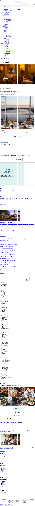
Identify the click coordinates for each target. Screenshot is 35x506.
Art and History (3, 285)
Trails (3, 336)
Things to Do (4, 26)
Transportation (7, 50)
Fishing (3, 324)
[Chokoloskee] (26, 280)
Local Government (5, 370)
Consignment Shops (5, 341)
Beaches (3, 320)
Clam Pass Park (6, 9)
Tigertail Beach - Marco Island (8, 12)
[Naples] (26, 277)
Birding (3, 321)
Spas (2, 352)
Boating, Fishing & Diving (9, 36)
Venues (3, 378)
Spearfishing (4, 333)
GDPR (7, 504)
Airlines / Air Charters (5, 356)
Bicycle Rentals (4, 358)
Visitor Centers (4, 374)
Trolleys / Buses (4, 364)
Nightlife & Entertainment (7, 19)
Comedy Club (4, 304)
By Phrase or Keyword (4, 280)
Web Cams (6, 8)
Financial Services (5, 368)
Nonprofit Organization (5, 372)
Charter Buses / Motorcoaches (6, 360)
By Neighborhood (21, 280)
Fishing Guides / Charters (6, 325)
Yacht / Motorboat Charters (6, 338)
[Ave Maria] (26, 278)
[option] (28, 2)
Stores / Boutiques (5, 343)
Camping (5, 25)
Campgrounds (4, 299)
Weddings (2, 376)
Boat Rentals (4, 322)
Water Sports (7, 35)
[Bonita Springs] (26, 279)
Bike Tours (3, 293)
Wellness (3, 353)
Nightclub (3, 308)
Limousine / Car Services (6, 361)
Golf (4, 32)
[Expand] (5, 6)
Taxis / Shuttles (4, 363)
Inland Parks (4, 327)
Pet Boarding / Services (5, 373)
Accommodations (4, 281)
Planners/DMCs (4, 379)
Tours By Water (4, 348)
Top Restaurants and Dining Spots (8, 20)
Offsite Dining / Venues (5, 316)
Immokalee (6, 48)
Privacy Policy (10, 504)
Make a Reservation (6, 14)
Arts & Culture (6, 27)
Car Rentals (4, 359)
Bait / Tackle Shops (5, 319)
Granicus (11, 505)
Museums (3, 289)
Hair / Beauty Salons (5, 351)
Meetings (3, 481)
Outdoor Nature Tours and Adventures (10, 34)
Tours (3, 346)
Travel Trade (3, 483)
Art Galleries (4, 286)
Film (2, 487)
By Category (32, 280)
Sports (2, 354)
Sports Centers (4, 334)
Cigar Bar (3, 303)
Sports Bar (3, 311)
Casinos (3, 295)
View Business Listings (7, 41)
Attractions (5, 30)
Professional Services (4, 339)
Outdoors (2, 318)
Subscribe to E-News (8, 54)
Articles (5, 56)
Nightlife (3, 309)
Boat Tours (3, 294)
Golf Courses (3, 312)
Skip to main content (3, 0)
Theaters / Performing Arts (6, 290)
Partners (3, 485)
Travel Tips (5, 52)
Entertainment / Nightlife (5, 301)
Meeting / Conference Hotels (6, 315)
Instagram (10, 385)
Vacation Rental (4, 284)
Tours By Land (4, 347)
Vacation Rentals (6, 24)
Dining (2, 300)
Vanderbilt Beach (6, 13)
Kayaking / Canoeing (5, 328)
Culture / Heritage (5, 288)
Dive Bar (3, 306)
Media (3, 486)
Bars (4, 16)
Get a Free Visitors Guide (8, 55)
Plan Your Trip (4, 43)
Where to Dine (4, 15)
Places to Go (3, 470)
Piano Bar (3, 310)
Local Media (4, 371)
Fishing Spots (4, 326)
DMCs (3, 314)
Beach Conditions (7, 53)
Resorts (5, 23)
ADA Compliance (2, 504)
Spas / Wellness (3, 349)
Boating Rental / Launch (6, 323)
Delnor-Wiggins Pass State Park (8, 10)
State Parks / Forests (5, 335)
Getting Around (6, 49)
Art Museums (4, 287)
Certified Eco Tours (5, 345)
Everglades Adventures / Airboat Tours (8, 296)
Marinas (3, 329)
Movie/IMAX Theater (5, 307)
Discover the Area (6, 44)
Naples (6, 45)
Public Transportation (5, 362)
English (28, 2)
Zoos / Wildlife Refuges (5, 298)
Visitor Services (7, 51)
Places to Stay (4, 471)
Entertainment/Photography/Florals (7, 377)
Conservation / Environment (6, 366)
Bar (2, 302)
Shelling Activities (5, 331)
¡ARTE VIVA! (7, 28)
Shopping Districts (5, 342)
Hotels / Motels (4, 282)
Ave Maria (6, 47)
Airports (3, 357)
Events (5, 29)
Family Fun (5, 31)
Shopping (5, 38)
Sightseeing (3, 344)
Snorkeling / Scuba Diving (6, 332)
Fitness (3, 350)
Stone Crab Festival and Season (9, 18)
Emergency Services (5, 367)
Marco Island (7, 46)
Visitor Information (5, 375)
